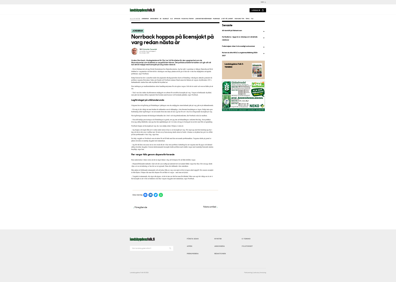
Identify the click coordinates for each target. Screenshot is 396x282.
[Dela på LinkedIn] (150, 195)
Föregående (141, 207)
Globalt (166, 18)
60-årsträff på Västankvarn (232, 30)
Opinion (177, 18)
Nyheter (218, 239)
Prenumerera (193, 254)
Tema (248, 18)
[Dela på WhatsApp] (161, 195)
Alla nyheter (135, 18)
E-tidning (246, 239)
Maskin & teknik (188, 18)
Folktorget (247, 246)
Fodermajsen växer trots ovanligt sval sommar (238, 46)
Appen (189, 246)
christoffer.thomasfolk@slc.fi (148, 51)
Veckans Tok (239, 18)
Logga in (256, 10)
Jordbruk (145, 18)
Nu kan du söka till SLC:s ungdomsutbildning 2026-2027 (240, 54)
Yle (252, 18)
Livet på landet (227, 18)
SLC (171, 18)
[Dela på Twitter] (156, 195)
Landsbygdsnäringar (203, 18)
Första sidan (193, 239)
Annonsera (219, 246)
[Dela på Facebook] (145, 195)
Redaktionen (220, 254)
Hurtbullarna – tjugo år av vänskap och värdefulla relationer (239, 38)
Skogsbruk (154, 18)
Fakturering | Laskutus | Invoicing (255, 272)
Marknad (216, 18)
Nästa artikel (209, 207)
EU (160, 18)
